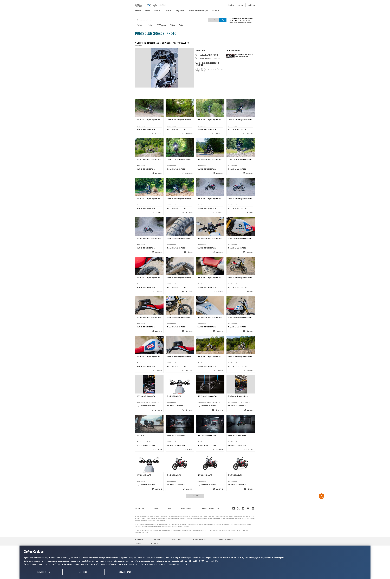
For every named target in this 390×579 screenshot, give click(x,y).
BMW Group (139, 508)
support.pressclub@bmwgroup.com (241, 22)
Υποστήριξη (139, 539)
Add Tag (213, 20)
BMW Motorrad (186, 508)
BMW (156, 508)
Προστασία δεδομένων (225, 539)
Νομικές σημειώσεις (200, 539)
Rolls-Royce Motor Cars (210, 508)
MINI (169, 508)
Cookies (138, 543)
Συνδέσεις (156, 539)
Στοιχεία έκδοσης (177, 539)
